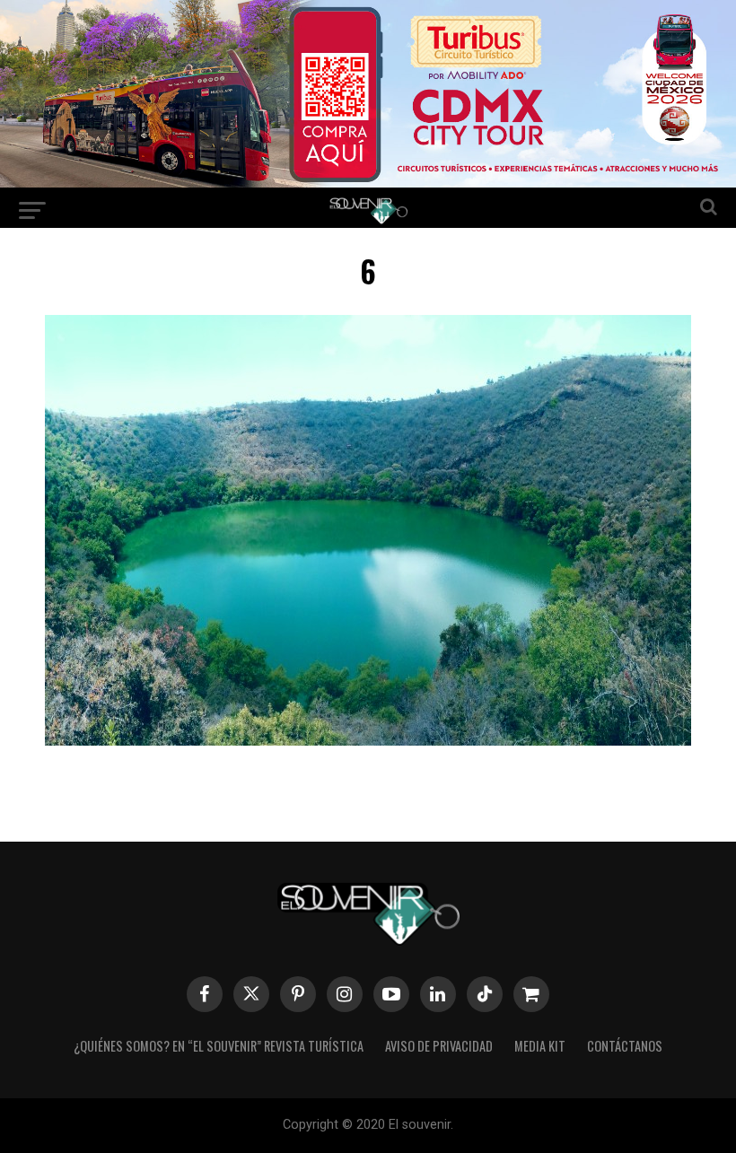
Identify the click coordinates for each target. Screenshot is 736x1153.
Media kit (539, 1045)
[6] (368, 739)
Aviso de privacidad (439, 1045)
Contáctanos (624, 1045)
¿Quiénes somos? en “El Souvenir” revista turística (219, 1045)
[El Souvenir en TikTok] (485, 994)
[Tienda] (531, 994)
